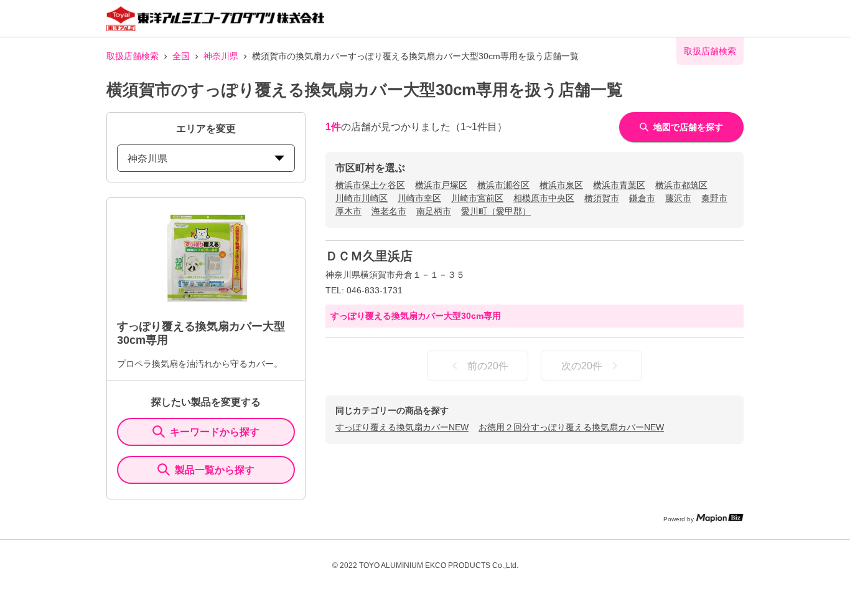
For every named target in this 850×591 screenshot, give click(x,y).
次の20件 (581, 366)
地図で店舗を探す (688, 127)
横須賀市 (601, 198)
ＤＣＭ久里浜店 (369, 256)
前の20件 (487, 366)
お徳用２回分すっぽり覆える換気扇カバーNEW (571, 427)
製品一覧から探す (215, 470)
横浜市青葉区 (619, 185)
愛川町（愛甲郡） (496, 211)
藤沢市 (678, 198)
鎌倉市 (642, 198)
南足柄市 (433, 211)
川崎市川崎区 (361, 198)
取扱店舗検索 (132, 56)
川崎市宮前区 (477, 198)
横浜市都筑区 (681, 185)
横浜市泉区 (561, 185)
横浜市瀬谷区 (503, 185)
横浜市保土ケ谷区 (370, 185)
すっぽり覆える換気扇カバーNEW (402, 427)
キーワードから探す (214, 432)
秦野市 (714, 198)
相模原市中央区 (543, 198)
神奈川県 (220, 56)
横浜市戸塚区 (441, 185)
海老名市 (388, 211)
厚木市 (348, 211)
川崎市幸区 (419, 198)
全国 (181, 56)
